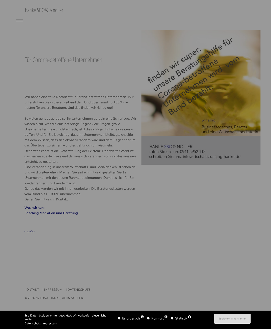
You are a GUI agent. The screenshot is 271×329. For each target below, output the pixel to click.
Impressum (49, 323)
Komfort (157, 318)
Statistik (181, 318)
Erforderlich (131, 318)
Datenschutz (32, 323)
